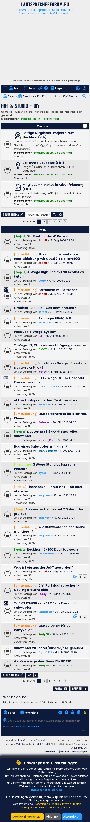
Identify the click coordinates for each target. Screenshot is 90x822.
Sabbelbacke (47, 450)
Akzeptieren (71, 816)
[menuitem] (5, 88)
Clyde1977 (45, 652)
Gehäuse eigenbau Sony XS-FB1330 (42, 661)
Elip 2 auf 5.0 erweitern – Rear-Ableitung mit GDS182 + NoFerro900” (47, 256)
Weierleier (45, 322)
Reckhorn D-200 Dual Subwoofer (53, 549)
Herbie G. (44, 404)
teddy (42, 594)
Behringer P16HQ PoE (54, 318)
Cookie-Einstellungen (27, 816)
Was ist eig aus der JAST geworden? (43, 567)
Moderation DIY (30, 119)
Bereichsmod (50, 119)
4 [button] (54, 221)
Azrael (42, 312)
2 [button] (44, 221)
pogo (42, 280)
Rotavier (44, 422)
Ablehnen (52, 816)
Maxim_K (44, 440)
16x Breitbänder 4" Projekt (48, 236)
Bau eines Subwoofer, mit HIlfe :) (40, 446)
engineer (44, 495)
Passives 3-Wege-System (35, 332)
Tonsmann (46, 553)
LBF (40, 336)
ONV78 (43, 349)
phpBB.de (16, 744)
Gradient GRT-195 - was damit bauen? (45, 308)
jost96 (42, 371)
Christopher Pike (49, 386)
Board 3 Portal (40, 744)
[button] (85, 126)
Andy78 (43, 634)
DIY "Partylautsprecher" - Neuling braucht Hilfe (46, 587)
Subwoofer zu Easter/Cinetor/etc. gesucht (48, 648)
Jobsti (42, 240)
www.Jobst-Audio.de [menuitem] (27, 726)
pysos (42, 473)
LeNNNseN (45, 612)
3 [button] (49, 221)
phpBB (20, 740)
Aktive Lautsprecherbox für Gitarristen (45, 400)
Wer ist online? (15, 697)
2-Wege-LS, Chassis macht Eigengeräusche (50, 345)
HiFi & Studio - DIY (20, 106)
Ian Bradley (80, 747)
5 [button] (60, 221)
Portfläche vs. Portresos (57, 290)
